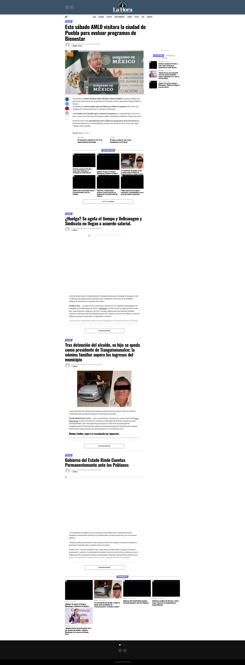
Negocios (149, 17)
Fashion (129, 17)
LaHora (75, 230)
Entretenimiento (119, 17)
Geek (143, 17)
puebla (87, 133)
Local (94, 17)
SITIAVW (103, 308)
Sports (137, 17)
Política (109, 17)
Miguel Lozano (77, 46)
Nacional (101, 17)
